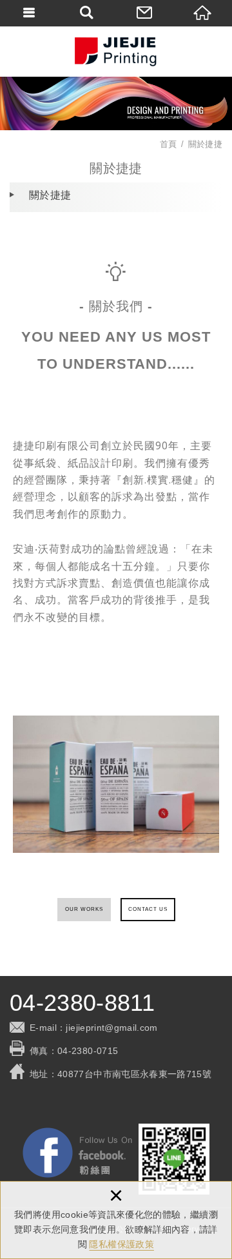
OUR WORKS (84, 909)
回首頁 (203, 13)
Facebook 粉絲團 (77, 1153)
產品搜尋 (87, 13)
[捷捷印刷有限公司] (116, 51)
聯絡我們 (145, 13)
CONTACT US (148, 909)
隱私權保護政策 (121, 1244)
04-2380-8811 (82, 1003)
